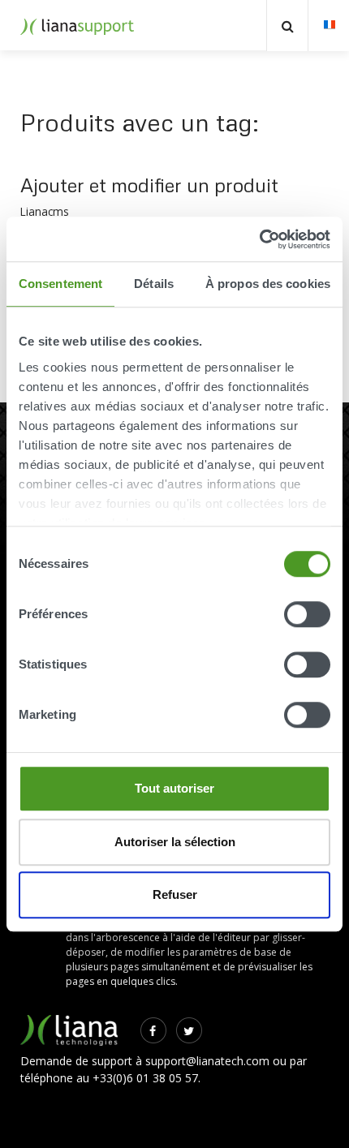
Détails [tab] (154, 283)
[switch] (307, 614)
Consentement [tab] (60, 283)
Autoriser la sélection (174, 842)
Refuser (175, 894)
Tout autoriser (174, 788)
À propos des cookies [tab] (267, 283)
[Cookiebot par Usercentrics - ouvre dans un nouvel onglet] (259, 239)
